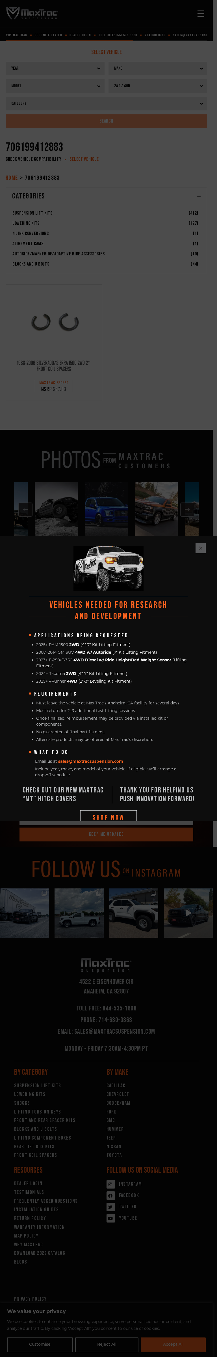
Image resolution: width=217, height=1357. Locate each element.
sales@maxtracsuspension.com (90, 761)
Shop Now (109, 817)
